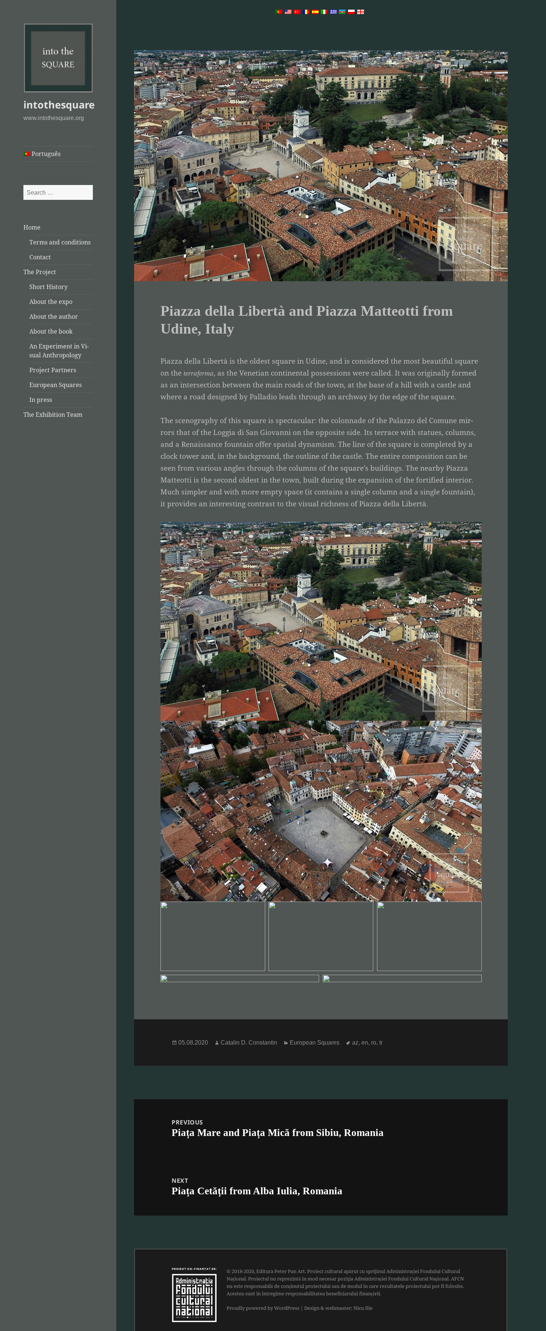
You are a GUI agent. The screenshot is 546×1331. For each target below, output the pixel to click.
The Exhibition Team (52, 414)
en (364, 1042)
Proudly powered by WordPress (263, 1308)
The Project (39, 272)
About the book (50, 331)
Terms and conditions (60, 242)
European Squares (55, 385)
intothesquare (59, 104)
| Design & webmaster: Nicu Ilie (336, 1308)
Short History (48, 287)
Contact (40, 257)
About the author (53, 316)
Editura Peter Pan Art (280, 1271)
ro (373, 1042)
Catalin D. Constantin (249, 1042)
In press (40, 400)
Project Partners (52, 370)
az (355, 1042)
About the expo (50, 302)
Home (31, 227)
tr (381, 1042)
